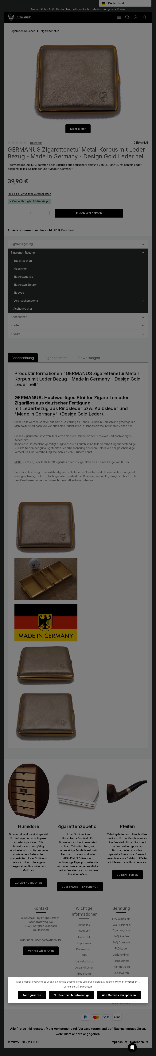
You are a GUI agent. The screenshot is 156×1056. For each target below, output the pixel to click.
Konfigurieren (31, 995)
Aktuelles (84, 924)
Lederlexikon (121, 954)
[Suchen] (127, 17)
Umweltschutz (84, 961)
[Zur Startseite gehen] (20, 17)
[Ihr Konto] (136, 17)
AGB (84, 955)
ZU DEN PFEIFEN (127, 874)
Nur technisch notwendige (72, 995)
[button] (143, 244)
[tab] (23, 357)
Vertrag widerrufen (41, 950)
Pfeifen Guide (121, 966)
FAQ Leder (121, 948)
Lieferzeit (84, 937)
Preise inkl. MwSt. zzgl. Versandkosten (29, 193)
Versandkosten (84, 967)
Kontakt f (84, 931)
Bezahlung (84, 973)
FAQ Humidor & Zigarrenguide (121, 927)
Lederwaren (121, 972)
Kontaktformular (51, 940)
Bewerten (36, 142)
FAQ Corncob (121, 942)
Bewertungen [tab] (89, 358)
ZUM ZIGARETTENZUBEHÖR (80, 886)
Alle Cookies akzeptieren (119, 995)
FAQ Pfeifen (121, 936)
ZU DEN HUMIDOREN (28, 882)
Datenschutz (84, 949)
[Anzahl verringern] (12, 213)
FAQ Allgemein (121, 918)
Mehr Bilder (78, 128)
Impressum (84, 943)
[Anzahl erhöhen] (49, 213)
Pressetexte (121, 960)
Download (67, 230)
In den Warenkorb (89, 213)
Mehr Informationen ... (127, 981)
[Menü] (119, 17)
